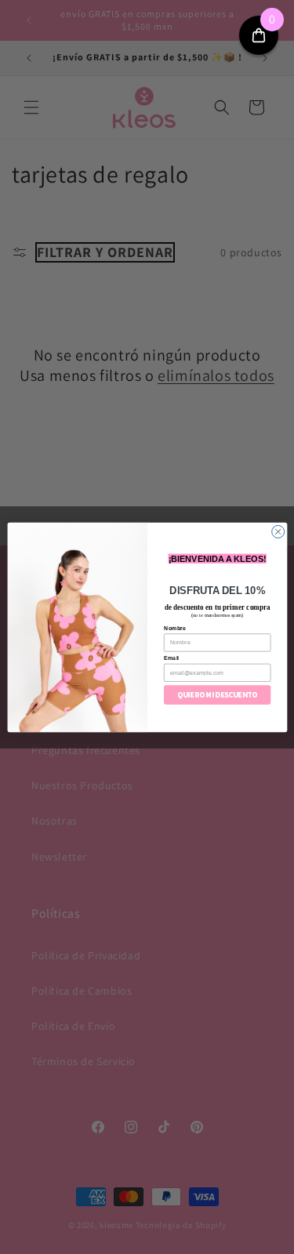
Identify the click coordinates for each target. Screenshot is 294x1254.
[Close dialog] (277, 531)
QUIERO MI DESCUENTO (217, 694)
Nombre (175, 628)
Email (171, 657)
